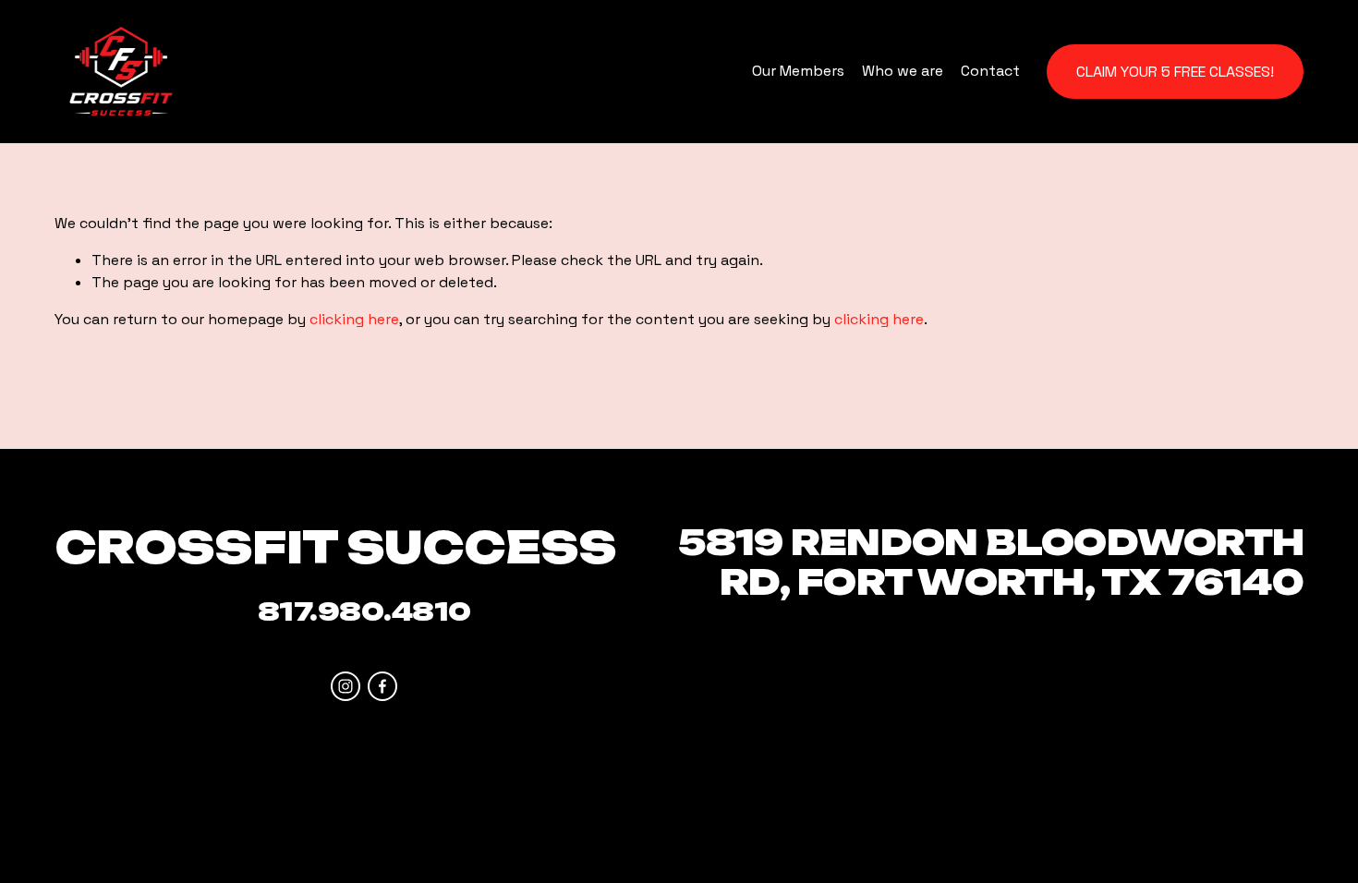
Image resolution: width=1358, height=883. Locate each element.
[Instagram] (345, 686)
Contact (990, 70)
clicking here (354, 319)
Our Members (798, 70)
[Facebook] (382, 686)
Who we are (902, 70)
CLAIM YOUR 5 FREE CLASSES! (1175, 71)
